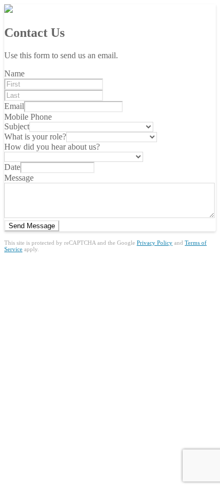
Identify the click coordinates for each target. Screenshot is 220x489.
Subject (16, 126)
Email (14, 106)
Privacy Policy (154, 242)
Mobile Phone (28, 116)
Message (19, 177)
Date (12, 167)
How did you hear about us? (52, 146)
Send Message (32, 226)
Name (14, 73)
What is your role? (35, 136)
